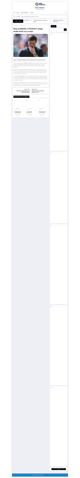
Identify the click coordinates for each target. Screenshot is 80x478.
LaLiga (17, 12)
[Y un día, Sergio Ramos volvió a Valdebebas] (30, 103)
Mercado (32, 12)
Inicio (14, 12)
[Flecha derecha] (66, 21)
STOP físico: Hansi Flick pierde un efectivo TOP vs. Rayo (55, 21)
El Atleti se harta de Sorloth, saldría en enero (38, 91)
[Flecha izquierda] (64, 21)
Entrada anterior (27, 89)
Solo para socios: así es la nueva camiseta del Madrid (42, 112)
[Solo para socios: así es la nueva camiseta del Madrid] (42, 103)
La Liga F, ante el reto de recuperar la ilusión (35, 21)
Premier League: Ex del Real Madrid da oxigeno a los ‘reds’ (18, 112)
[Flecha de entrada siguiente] (47, 91)
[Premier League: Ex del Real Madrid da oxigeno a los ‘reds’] (18, 103)
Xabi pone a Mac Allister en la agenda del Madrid (23, 91)
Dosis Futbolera (39, 7)
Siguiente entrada (34, 89)
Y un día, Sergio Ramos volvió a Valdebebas (29, 112)
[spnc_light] (66, 12)
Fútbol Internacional (24, 12)
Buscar (53, 26)
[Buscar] (63, 13)
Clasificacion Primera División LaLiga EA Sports (58, 469)
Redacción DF (16, 25)
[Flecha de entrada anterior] (13, 91)
